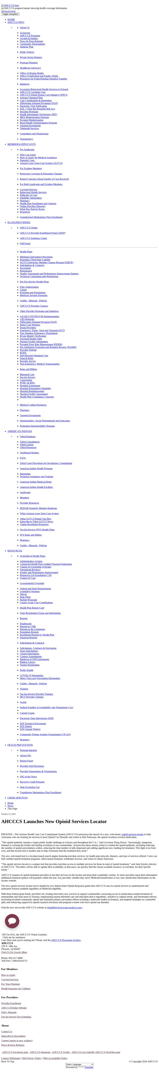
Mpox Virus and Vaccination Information (40, 678)
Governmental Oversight (32, 583)
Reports (23, 618)
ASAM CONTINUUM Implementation (39, 316)
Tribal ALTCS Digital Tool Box (35, 518)
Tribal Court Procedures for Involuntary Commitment (46, 463)
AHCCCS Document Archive (66, 940)
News (10, 805)
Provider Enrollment (11, 1003)
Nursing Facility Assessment (34, 394)
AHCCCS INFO (15, 22)
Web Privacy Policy (31, 1058)
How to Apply (8, 975)
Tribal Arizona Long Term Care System (39, 513)
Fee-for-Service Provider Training (36, 694)
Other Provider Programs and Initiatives (39, 311)
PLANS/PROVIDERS (18, 222)
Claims (23, 289)
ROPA (23, 352)
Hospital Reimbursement (32, 391)
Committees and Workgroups (34, 133)
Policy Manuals (8, 1012)
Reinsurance (26, 271)
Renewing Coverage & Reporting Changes (41, 173)
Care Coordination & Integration (36, 100)
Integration (25, 473)
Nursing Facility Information (34, 341)
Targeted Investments (30, 125)
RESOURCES (14, 550)
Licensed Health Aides (31, 338)
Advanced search (8, 11)
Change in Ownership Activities (35, 567)
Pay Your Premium (10, 984)
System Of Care (28, 578)
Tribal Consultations (30, 441)
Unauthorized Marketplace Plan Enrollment (41, 217)
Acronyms (25, 32)
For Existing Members (31, 168)
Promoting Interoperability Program (37, 426)
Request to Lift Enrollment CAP (36, 575)
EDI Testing (26, 726)
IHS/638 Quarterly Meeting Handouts (38, 508)
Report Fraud (26, 760)
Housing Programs (29, 111)
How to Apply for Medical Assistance (38, 157)
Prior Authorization (29, 287)
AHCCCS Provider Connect (34, 306)
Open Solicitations (29, 651)
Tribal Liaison (27, 444)
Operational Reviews (30, 569)
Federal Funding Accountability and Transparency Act (46, 707)
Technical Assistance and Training (36, 476)
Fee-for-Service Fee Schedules (16, 1016)
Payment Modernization (31, 120)
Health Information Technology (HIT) (38, 114)
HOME (11, 19)
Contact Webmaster (10, 1058)
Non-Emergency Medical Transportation (39, 364)
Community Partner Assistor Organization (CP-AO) (45, 734)
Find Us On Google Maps (14, 952)
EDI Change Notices (30, 729)
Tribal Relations (27, 436)
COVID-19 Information (31, 675)
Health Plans (26, 251)
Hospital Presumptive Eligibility (35, 388)
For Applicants (27, 149)
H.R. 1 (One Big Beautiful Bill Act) (37, 109)
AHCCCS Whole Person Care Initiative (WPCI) (43, 95)
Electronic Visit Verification (33, 106)
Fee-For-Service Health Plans (34, 281)
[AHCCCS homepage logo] (10, 5)
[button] (12, 922)
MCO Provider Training (31, 697)
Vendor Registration (29, 665)
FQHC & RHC (27, 383)
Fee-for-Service (27, 377)
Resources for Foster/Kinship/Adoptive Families (43, 78)
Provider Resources (29, 503)
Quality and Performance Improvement (39, 572)
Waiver (23, 594)
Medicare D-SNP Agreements (34, 659)
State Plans (25, 597)
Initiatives (24, 84)
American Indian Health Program (36, 468)
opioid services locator (132, 834)
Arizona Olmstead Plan (31, 97)
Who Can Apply (28, 154)
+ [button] (2, 934)
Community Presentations (32, 44)
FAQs (23, 458)
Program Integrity (28, 750)
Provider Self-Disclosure (32, 766)
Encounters (25, 268)
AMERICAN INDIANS (19, 431)
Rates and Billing (28, 369)
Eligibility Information (31, 198)
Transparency (26, 139)
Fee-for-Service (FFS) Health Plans (37, 529)
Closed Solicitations (29, 653)
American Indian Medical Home (36, 482)
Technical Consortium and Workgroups (39, 276)
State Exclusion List (29, 787)
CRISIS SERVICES (17, 797)
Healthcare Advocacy (30, 68)
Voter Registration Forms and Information (40, 613)
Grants (23, 702)
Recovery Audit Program (32, 782)
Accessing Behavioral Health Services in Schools (44, 89)
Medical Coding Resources (33, 405)
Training (24, 688)
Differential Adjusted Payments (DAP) (39, 103)
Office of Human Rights (32, 73)
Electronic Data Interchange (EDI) (37, 718)
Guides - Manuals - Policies (33, 300)
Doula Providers (28, 327)
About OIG (25, 755)
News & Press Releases (31, 41)
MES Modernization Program (34, 117)
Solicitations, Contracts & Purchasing (38, 648)
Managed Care (27, 374)
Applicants (25, 492)
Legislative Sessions (30, 591)
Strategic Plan (26, 46)
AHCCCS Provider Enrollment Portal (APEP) (42, 233)
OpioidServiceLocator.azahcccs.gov (64, 907)
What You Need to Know (32, 209)
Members (24, 497)
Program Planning (29, 62)
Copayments (26, 380)
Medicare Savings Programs (33, 295)
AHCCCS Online (28, 227)
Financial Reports (28, 637)
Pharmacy (25, 200)
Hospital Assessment (30, 385)
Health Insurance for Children (15, 988)
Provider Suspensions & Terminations (38, 771)
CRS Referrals (27, 319)
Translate (88, 1067)
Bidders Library (27, 662)
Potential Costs (27, 160)
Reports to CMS (28, 626)
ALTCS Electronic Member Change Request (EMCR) (46, 262)
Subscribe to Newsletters (13, 1036)
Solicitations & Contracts (32, 265)
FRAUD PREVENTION (20, 745)
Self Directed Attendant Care (34, 355)
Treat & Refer (26, 358)
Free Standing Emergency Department (38, 333)
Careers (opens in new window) (17, 1040)
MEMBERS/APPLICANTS (21, 144)
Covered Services (28, 189)
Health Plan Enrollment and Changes (38, 203)
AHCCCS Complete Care (32, 92)
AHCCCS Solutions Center (33, 238)
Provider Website (28, 350)
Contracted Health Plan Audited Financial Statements (46, 564)
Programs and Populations (32, 292)
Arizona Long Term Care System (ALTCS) (41, 163)
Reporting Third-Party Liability (35, 259)
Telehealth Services (29, 128)
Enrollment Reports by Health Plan (37, 634)
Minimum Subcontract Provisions (36, 257)
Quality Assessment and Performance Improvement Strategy (49, 273)
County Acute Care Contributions (36, 602)
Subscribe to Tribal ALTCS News (36, 521)
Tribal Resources (28, 447)
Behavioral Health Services (33, 192)
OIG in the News (28, 776)
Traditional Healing (29, 452)
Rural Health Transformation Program (38, 122)
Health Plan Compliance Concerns (37, 396)
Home (10, 803)
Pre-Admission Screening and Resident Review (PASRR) (48, 347)
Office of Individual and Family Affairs (39, 76)
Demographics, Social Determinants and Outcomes (45, 420)
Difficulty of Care (28, 195)
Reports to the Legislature (32, 629)
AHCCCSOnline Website (14, 1007)
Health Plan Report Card (32, 607)
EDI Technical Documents (33, 723)
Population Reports (29, 632)
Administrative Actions (31, 561)
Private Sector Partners (31, 57)
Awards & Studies (29, 38)
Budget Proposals (28, 599)
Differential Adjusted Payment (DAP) (38, 322)
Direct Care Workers (30, 324)
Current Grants (27, 713)
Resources (25, 212)
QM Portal (25, 243)
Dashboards (26, 623)
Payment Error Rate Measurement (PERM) (41, 344)
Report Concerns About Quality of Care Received (44, 179)
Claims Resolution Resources (34, 524)
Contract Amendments (31, 656)
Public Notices (27, 52)
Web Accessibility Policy (55, 1058)
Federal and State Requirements (35, 588)
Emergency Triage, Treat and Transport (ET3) (42, 330)
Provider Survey (28, 361)
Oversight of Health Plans (32, 556)
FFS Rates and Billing (31, 535)
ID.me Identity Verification (33, 336)
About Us (25, 27)
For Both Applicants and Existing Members (41, 184)
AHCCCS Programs (30, 35)
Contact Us (6, 1031)
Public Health (26, 670)
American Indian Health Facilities (36, 487)
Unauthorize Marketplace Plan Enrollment (40, 792)
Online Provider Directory (32, 206)
